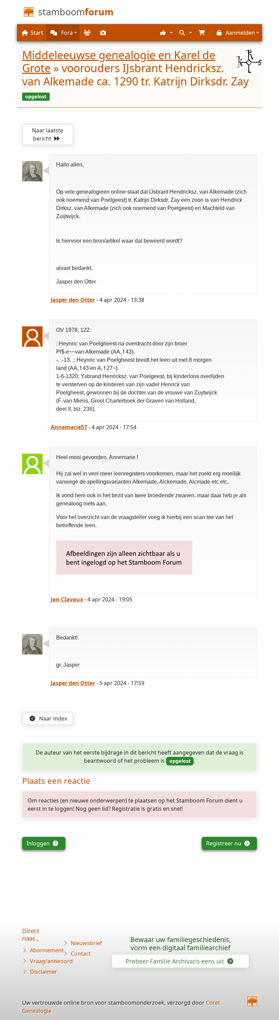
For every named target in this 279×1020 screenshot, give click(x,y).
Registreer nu (224, 843)
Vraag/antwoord (51, 961)
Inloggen (39, 843)
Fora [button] (66, 32)
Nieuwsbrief (86, 943)
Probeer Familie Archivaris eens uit (176, 961)
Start (37, 32)
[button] (165, 33)
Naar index (52, 718)
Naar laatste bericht (47, 134)
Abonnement (47, 950)
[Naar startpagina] (252, 1001)
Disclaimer (43, 971)
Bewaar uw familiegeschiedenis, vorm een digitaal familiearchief (180, 943)
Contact (81, 953)
